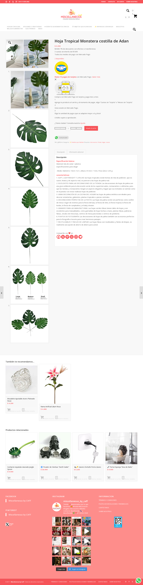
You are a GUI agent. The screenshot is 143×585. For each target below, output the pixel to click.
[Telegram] (80, 237)
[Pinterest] (67, 237)
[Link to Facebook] (9, 1)
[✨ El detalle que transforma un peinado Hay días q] (66, 521)
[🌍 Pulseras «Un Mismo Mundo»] (1, 292)
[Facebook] (59, 237)
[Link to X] (13, 1)
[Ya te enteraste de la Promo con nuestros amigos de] (86, 561)
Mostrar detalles (29, 411)
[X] (63, 237)
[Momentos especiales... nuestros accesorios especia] (76, 541)
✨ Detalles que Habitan (76, 142)
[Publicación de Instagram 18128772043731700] (66, 541)
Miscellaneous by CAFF (20, 500)
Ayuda (82, 123)
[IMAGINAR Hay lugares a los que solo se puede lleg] (66, 551)
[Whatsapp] (72, 237)
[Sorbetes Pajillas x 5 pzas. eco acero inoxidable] (141, 292)
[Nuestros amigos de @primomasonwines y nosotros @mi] (56, 561)
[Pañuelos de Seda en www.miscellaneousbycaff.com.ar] (76, 531)
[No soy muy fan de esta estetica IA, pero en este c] (56, 521)
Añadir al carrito (91, 128)
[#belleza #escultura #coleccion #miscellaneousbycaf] (76, 561)
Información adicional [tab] (76, 152)
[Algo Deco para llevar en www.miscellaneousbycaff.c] (86, 531)
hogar (103, 142)
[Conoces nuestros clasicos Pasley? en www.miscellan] (86, 521)
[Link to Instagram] (6, 1)
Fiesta (99, 142)
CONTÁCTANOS (104, 508)
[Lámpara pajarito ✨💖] (76, 551)
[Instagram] (76, 237)
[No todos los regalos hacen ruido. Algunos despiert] (86, 551)
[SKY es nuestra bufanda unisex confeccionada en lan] (56, 531)
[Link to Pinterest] (16, 1)
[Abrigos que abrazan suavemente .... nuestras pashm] (66, 561)
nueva (108, 142)
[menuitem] (103, 1)
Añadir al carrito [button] (16, 411)
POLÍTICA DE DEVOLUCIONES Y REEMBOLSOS (113, 504)
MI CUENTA (120, 1)
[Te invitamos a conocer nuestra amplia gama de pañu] (56, 541)
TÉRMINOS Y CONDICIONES (108, 500)
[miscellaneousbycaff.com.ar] (71, 17)
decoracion (93, 142)
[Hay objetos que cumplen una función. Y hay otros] (86, 541)
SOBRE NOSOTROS (131, 1)
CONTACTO (111, 1)
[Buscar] (127, 11)
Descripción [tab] (61, 152)
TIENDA (103, 1)
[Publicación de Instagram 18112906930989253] (76, 521)
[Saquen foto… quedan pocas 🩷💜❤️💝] (56, 551)
